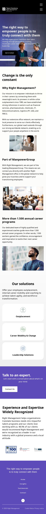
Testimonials (23, 488)
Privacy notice (39, 508)
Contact (23, 493)
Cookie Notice (29, 508)
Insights (23, 484)
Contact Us (10, 389)
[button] (41, 4)
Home (23, 479)
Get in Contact (9, 53)
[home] (10, 9)
